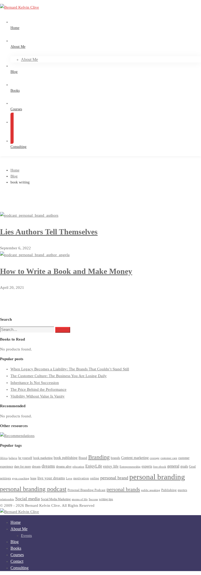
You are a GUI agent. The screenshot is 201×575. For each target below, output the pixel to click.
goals (184, 466)
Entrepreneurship (130, 466)
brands (115, 458)
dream (36, 466)
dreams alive (63, 466)
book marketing (43, 458)
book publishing (65, 458)
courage (154, 458)
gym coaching (20, 478)
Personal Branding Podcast (86, 490)
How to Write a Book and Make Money (66, 271)
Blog (14, 176)
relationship (7, 499)
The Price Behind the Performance (38, 389)
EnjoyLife (93, 466)
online (94, 478)
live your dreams (51, 478)
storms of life (80, 499)
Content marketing (135, 458)
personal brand (114, 477)
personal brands (123, 489)
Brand (83, 458)
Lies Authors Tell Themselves (49, 231)
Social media (27, 498)
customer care (168, 458)
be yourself (25, 458)
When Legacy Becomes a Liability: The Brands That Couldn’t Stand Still (69, 369)
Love (69, 478)
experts (147, 466)
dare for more (22, 466)
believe (13, 458)
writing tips (106, 499)
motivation (81, 478)
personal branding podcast (33, 488)
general (173, 466)
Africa (4, 458)
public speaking (150, 490)
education (78, 466)
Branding (99, 457)
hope (33, 478)
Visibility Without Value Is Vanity (37, 396)
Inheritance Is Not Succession (34, 383)
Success (93, 499)
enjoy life (111, 466)
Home (14, 170)
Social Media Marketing (56, 499)
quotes (182, 490)
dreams (48, 466)
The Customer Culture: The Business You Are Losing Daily (58, 376)
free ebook (159, 466)
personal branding (157, 477)
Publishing (169, 490)
